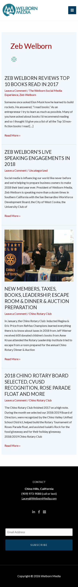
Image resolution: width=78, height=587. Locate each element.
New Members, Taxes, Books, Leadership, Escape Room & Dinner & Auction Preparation (37, 298)
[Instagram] (44, 511)
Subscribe (39, 544)
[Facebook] (39, 511)
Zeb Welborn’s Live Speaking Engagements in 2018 (37, 158)
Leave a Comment (16, 90)
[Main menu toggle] (72, 10)
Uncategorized (38, 170)
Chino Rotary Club (40, 313)
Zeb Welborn (27, 94)
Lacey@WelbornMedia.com (39, 498)
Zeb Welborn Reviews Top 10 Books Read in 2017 (37, 81)
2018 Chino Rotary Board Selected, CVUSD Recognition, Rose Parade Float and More (38, 385)
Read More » (12, 135)
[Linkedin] (33, 511)
